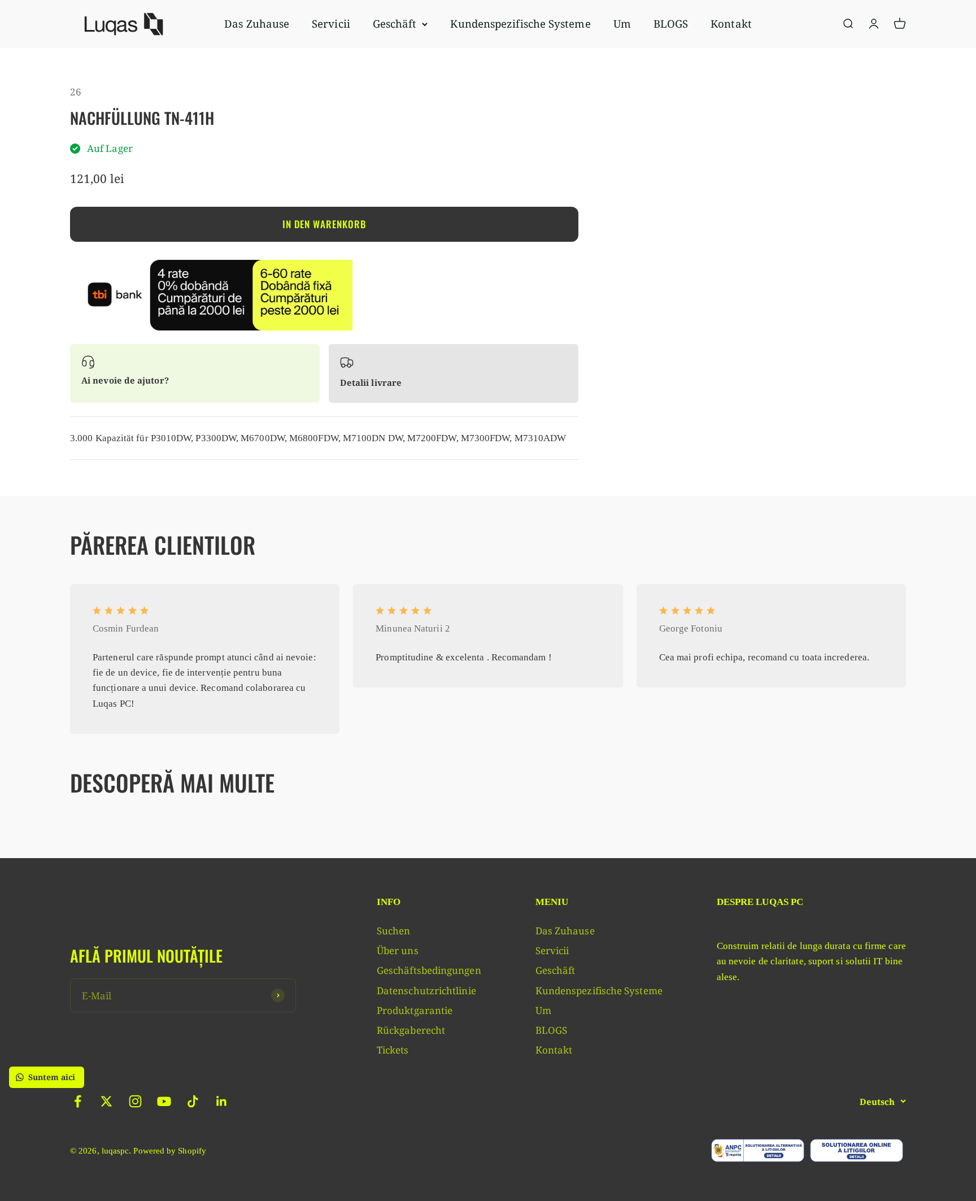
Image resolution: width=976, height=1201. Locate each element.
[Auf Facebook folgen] (77, 1101)
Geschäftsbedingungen (429, 970)
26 (75, 91)
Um (622, 23)
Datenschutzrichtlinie (426, 990)
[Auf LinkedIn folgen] (221, 1101)
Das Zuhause (256, 23)
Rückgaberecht (411, 1030)
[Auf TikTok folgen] (193, 1101)
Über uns (398, 950)
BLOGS (670, 23)
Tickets (393, 1049)
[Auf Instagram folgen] (135, 1101)
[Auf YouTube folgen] (164, 1101)
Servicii (331, 23)
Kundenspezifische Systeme (520, 23)
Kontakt (731, 23)
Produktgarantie (414, 1010)
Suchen (394, 930)
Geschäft (395, 23)
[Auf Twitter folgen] (106, 1101)
